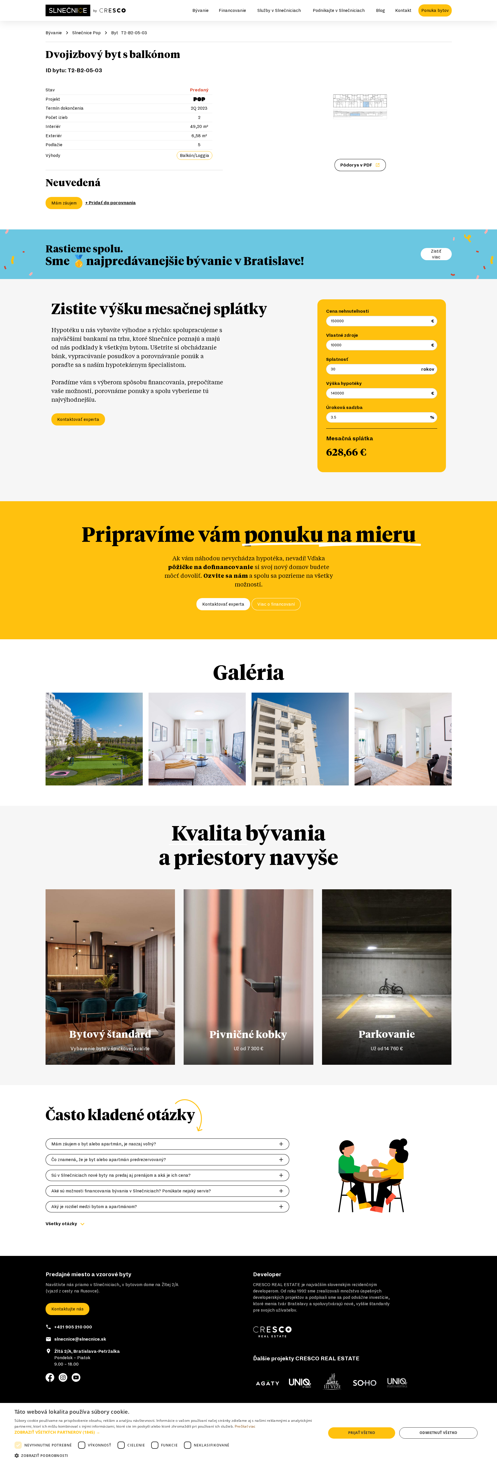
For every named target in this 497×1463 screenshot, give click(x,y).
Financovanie (232, 10)
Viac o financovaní (276, 604)
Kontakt (403, 10)
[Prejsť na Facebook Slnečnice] (50, 1377)
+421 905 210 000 (73, 1327)
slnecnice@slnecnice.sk (80, 1339)
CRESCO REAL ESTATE (276, 1284)
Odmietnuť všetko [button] (438, 1432)
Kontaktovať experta (78, 419)
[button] (166, 1432)
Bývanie (200, 10)
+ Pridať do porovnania (110, 202)
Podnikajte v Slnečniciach (339, 10)
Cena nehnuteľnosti (347, 311)
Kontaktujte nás (67, 1309)
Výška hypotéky (344, 383)
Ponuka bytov (435, 10)
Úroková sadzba (344, 407)
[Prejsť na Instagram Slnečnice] (63, 1377)
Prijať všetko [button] (361, 1432)
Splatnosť (337, 359)
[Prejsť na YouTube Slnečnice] (76, 1377)
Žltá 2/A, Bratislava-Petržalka (87, 1351)
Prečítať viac (245, 1426)
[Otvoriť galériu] (360, 106)
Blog (380, 10)
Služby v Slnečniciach (279, 10)
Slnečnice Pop (86, 32)
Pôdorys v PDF (356, 165)
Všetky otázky (61, 1223)
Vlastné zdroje (342, 335)
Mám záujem (64, 203)
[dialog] (248, 1433)
